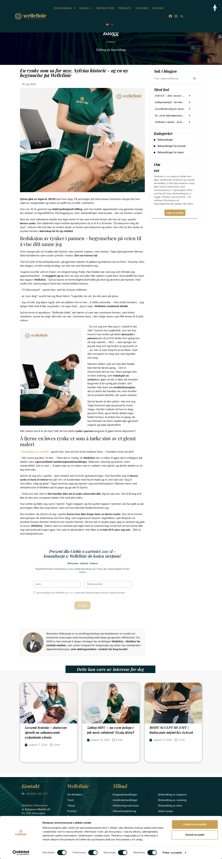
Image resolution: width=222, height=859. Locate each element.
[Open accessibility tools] (215, 8)
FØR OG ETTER (105, 8)
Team (70, 800)
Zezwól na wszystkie (195, 824)
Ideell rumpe (165, 811)
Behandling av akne (170, 805)
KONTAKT (158, 8)
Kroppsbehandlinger (125, 794)
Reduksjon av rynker (34, 451)
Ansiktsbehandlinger (125, 800)
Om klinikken (74, 794)
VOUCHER (141, 8)
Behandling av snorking (172, 800)
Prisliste (72, 811)
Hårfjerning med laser (126, 805)
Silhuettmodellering (124, 811)
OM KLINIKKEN (63, 8)
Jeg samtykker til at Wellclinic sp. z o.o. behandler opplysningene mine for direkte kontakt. (80, 592)
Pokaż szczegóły (172, 852)
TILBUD (84, 8)
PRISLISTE (125, 8)
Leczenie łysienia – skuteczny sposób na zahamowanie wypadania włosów (46, 732)
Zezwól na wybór (195, 834)
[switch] (93, 852)
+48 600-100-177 (36, 793)
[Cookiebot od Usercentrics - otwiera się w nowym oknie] (21, 852)
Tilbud (71, 805)
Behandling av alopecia (172, 794)
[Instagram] (176, 16)
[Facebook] (170, 16)
